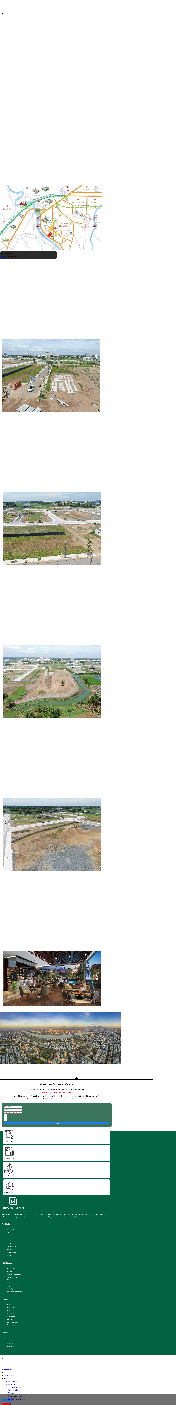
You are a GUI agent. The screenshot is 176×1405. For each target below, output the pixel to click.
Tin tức (6, 1378)
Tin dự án (11, 1384)
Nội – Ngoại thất (14, 1390)
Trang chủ (4, 256)
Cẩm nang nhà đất (14, 1387)
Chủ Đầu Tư (8, 1375)
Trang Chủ (8, 1370)
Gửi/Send (56, 1123)
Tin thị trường (13, 1381)
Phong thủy (12, 1393)
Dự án (6, 1373)
